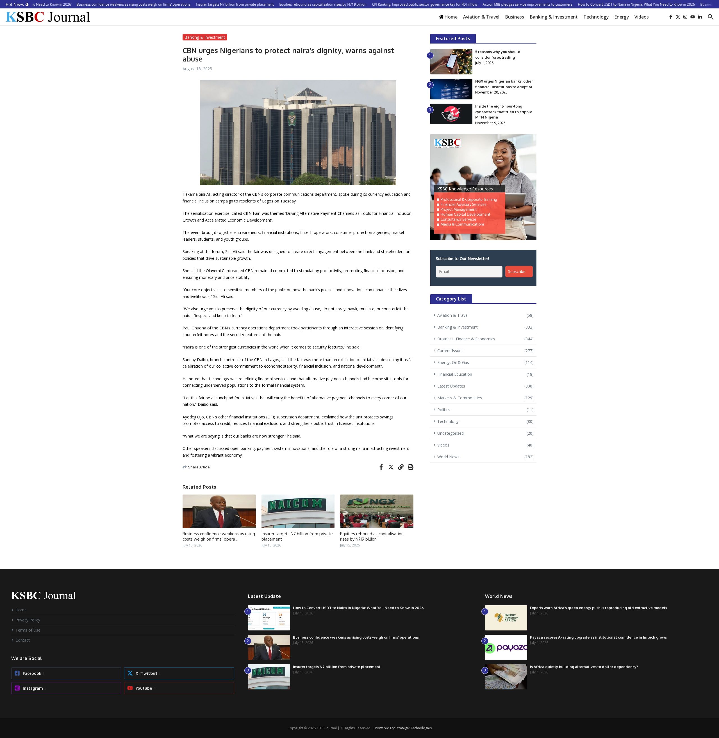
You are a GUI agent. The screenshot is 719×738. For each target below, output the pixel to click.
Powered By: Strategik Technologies (403, 728)
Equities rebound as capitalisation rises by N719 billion (372, 536)
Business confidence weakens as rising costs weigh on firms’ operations (356, 637)
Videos (641, 17)
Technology (596, 17)
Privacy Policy (27, 620)
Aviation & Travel (481, 17)
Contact (22, 640)
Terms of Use (27, 630)
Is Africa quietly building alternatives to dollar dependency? (584, 666)
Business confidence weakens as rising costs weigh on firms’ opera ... (219, 536)
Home (21, 609)
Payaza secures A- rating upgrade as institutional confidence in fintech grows (598, 637)
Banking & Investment (554, 17)
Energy (621, 17)
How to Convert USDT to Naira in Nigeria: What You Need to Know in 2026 (358, 607)
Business (514, 17)
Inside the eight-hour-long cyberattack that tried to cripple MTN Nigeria (503, 111)
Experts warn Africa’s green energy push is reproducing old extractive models (598, 607)
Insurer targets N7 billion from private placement (336, 666)
